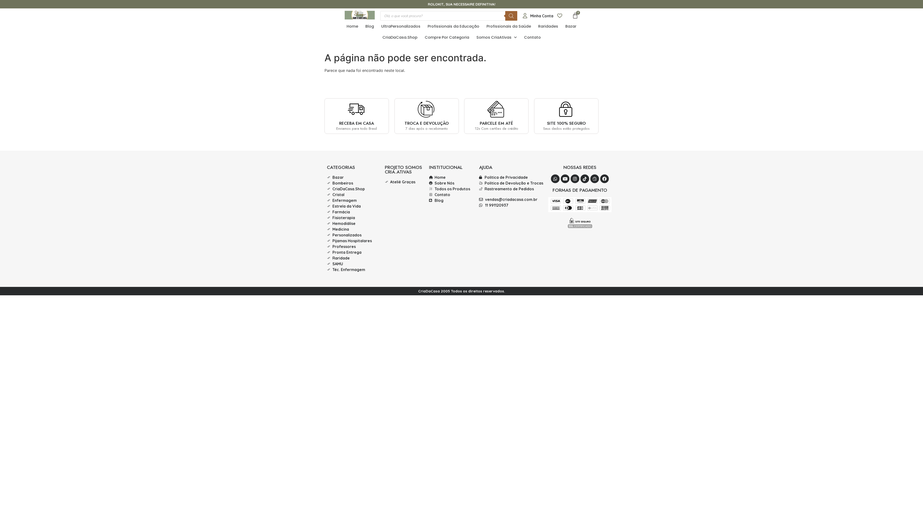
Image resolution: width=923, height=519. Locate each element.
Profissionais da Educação (453, 26)
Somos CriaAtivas (493, 37)
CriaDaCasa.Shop (400, 37)
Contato (532, 37)
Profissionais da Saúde (508, 26)
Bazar (570, 26)
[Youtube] (565, 178)
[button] (496, 37)
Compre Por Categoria (447, 37)
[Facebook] (604, 178)
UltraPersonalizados (400, 26)
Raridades (548, 26)
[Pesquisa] (511, 16)
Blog (369, 26)
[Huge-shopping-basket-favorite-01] (594, 178)
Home (352, 26)
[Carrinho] (575, 15)
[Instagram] (575, 178)
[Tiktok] (584, 178)
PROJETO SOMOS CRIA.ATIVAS (403, 169)
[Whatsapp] (555, 178)
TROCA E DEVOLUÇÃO (427, 123)
